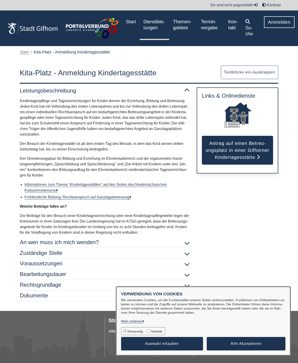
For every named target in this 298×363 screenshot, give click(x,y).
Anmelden (279, 22)
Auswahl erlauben (162, 344)
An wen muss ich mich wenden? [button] (59, 242)
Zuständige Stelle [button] (41, 253)
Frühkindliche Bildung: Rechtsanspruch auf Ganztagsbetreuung (76, 197)
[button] (251, 28)
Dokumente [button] (34, 295)
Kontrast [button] (273, 5)
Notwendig (135, 331)
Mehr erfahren (131, 321)
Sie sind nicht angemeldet (232, 5)
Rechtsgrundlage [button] (40, 285)
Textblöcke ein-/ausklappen (249, 72)
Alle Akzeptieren (246, 344)
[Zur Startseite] (32, 28)
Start (24, 52)
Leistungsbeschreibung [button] (48, 90)
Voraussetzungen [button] (41, 263)
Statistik (156, 331)
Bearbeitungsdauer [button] (43, 274)
